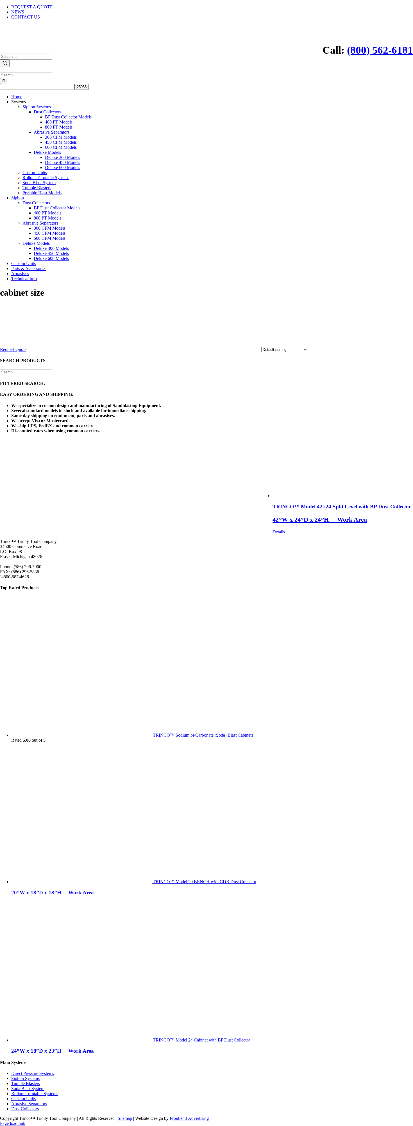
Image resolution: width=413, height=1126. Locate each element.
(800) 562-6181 (380, 50)
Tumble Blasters (25, 1083)
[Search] (5, 63)
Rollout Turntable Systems (34, 1093)
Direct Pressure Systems (32, 1073)
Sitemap (125, 1118)
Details (279, 531)
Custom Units (23, 1098)
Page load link (12, 1123)
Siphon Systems (25, 1078)
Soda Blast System (27, 1088)
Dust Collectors (25, 1108)
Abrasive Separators (29, 1103)
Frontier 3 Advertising (189, 1118)
